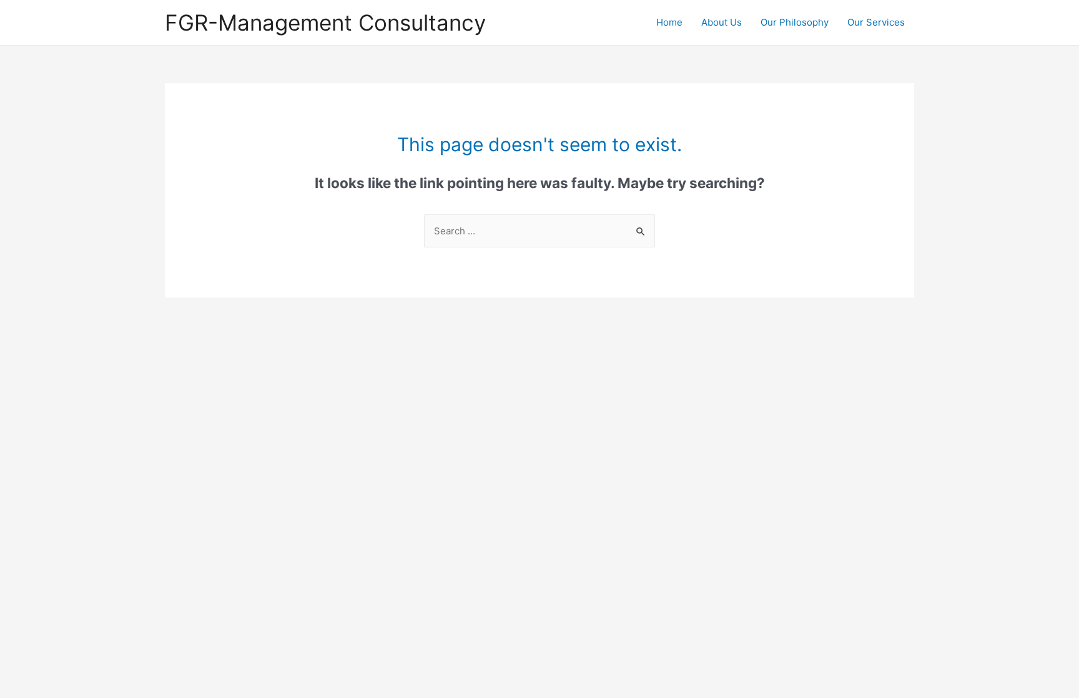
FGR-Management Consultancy (325, 22)
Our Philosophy (795, 22)
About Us (721, 22)
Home (669, 22)
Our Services (876, 22)
